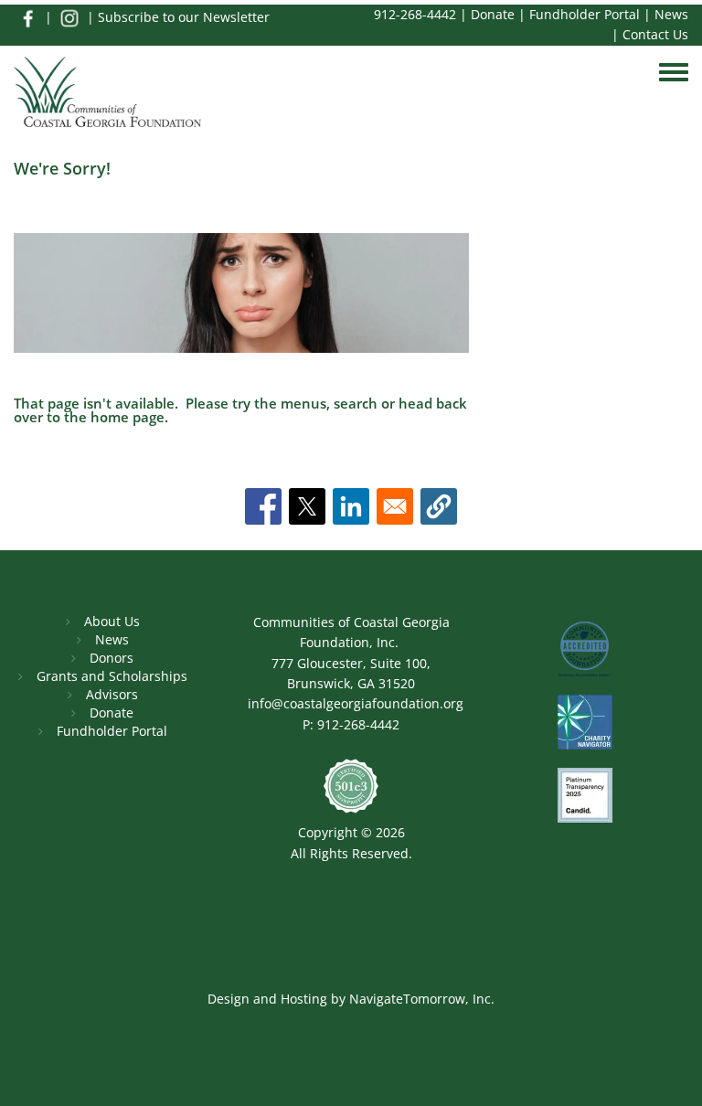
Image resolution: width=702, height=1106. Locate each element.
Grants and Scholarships (112, 676)
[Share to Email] (395, 506)
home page (127, 417)
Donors (111, 657)
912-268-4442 (415, 14)
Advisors (112, 694)
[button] (438, 506)
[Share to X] (307, 506)
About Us (112, 621)
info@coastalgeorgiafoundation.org (355, 703)
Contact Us (655, 34)
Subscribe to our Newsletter (184, 17)
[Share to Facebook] (263, 506)
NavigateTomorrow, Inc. (422, 998)
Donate (493, 14)
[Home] (107, 94)
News (671, 14)
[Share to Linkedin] (351, 506)
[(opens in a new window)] (27, 17)
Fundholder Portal (584, 14)
